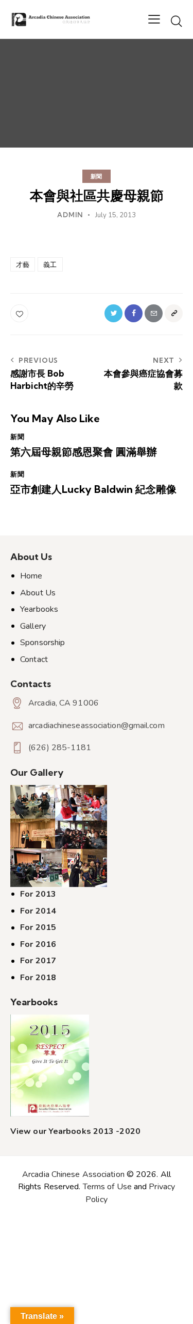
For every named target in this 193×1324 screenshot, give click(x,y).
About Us (38, 592)
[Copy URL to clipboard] (174, 313)
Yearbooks (39, 609)
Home (31, 576)
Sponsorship (42, 642)
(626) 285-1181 (59, 747)
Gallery (33, 626)
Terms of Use (107, 1186)
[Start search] (176, 21)
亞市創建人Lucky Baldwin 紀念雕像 (93, 489)
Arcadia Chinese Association (73, 1174)
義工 (50, 264)
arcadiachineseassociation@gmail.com (96, 725)
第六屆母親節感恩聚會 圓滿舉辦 (83, 452)
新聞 (97, 176)
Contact (34, 659)
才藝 (22, 264)
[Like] (20, 313)
